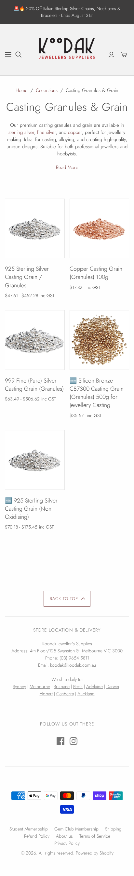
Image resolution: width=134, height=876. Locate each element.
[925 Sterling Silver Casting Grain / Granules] (35, 228)
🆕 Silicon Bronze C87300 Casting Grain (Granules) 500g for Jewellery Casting (97, 393)
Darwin (112, 686)
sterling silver (21, 132)
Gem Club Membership (76, 829)
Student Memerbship (28, 829)
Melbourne (40, 686)
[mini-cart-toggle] (124, 54)
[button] (67, 599)
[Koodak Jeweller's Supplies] (67, 48)
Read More (67, 167)
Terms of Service (94, 836)
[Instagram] (73, 741)
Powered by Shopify (95, 853)
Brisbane (62, 686)
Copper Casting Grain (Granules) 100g (96, 273)
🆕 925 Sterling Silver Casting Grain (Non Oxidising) (31, 508)
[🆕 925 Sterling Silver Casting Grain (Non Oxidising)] (35, 460)
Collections (47, 90)
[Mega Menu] (8, 54)
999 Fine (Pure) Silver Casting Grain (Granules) (34, 384)
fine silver (46, 132)
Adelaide (94, 686)
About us (64, 836)
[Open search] (18, 54)
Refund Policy (36, 836)
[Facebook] (60, 741)
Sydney (19, 686)
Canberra (65, 693)
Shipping (113, 829)
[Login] (111, 54)
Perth (78, 686)
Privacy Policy (67, 843)
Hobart (46, 693)
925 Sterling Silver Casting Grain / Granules (27, 277)
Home (22, 90)
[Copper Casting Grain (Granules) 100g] (99, 228)
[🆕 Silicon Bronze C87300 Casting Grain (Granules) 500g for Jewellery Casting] (99, 340)
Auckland (86, 693)
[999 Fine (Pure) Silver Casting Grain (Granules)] (35, 340)
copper (75, 132)
